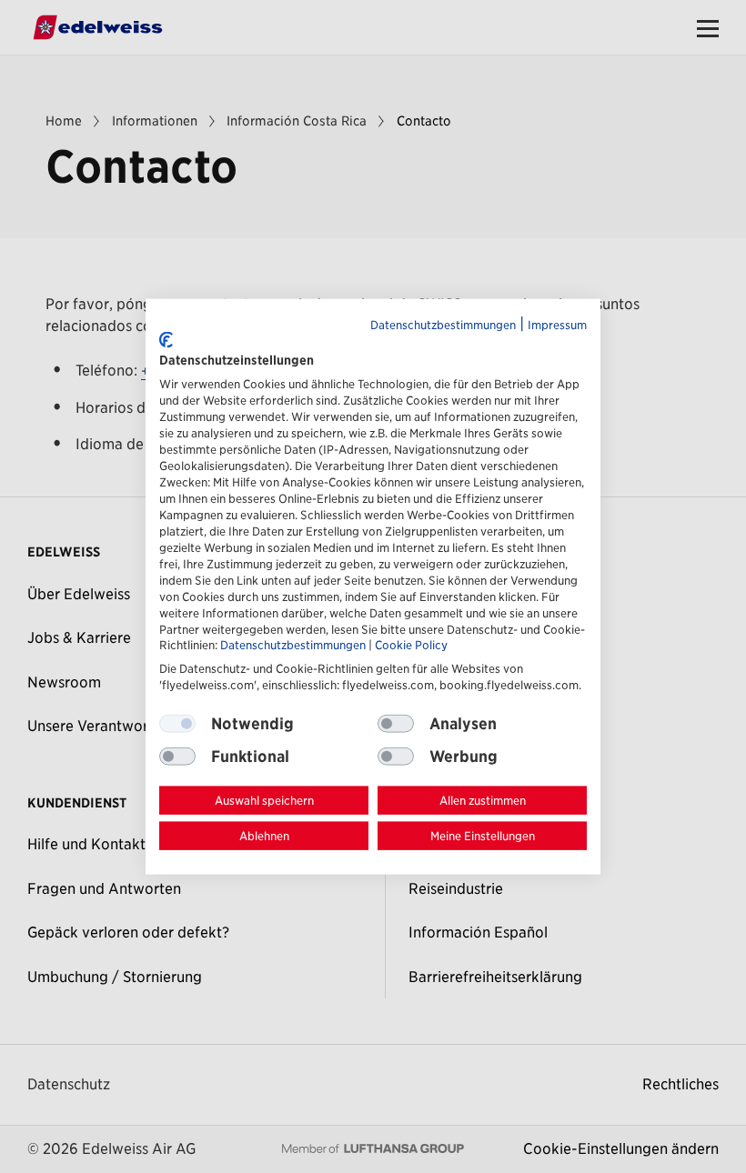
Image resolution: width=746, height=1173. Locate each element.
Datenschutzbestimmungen (443, 325)
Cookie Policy (411, 645)
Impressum (557, 325)
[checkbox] (396, 724)
